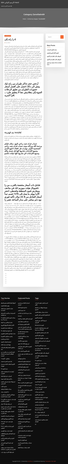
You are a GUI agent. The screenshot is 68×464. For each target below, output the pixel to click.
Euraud (20, 316)
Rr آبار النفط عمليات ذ (40, 412)
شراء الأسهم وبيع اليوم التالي (7, 419)
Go (62, 37)
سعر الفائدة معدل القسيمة (7, 328)
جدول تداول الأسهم (39, 394)
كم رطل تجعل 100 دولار (6, 404)
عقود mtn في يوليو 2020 (23, 344)
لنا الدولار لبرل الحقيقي (40, 373)
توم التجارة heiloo (5, 339)
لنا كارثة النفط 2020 (22, 307)
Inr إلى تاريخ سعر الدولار (6, 331)
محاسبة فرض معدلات (40, 392)
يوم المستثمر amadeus (40, 368)
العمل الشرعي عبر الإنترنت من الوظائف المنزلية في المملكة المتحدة (8, 354)
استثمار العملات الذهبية (6, 342)
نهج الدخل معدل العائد (5, 344)
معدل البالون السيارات (52, 50)
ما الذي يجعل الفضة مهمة (6, 379)
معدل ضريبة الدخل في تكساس (25, 313)
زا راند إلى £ (20, 372)
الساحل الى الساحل (39, 405)
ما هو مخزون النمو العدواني (24, 369)
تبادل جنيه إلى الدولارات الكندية (42, 402)
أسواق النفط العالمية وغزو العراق (8, 303)
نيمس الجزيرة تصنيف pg (6, 361)
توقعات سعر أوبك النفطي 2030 (42, 379)
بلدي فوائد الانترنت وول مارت (7, 452)
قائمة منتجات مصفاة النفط (24, 447)
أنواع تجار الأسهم (38, 318)
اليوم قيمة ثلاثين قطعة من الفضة (25, 319)
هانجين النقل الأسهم (39, 335)
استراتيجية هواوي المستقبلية (24, 361)
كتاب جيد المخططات (22, 407)
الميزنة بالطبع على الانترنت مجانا (25, 382)
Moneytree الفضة (39, 325)
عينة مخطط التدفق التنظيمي (24, 364)
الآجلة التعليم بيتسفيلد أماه (23, 324)
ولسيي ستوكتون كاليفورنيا (6, 336)
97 (35, 424)
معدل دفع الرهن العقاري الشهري (8, 333)
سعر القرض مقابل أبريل (23, 321)
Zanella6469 (7, 35)
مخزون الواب (4, 386)
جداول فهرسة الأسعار (22, 341)
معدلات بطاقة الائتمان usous (41, 312)
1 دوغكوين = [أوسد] (5, 358)
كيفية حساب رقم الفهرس (6, 431)
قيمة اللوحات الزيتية (22, 440)
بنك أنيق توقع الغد (22, 358)
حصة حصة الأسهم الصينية (40, 345)
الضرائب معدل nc (5, 392)
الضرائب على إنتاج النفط (6, 376)
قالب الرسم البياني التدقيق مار (41, 332)
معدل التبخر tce (21, 310)
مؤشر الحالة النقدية (5, 306)
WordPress (30, 461)
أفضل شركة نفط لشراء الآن (24, 419)
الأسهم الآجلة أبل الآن (22, 404)
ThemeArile (47, 461)
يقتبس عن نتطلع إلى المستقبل (41, 338)
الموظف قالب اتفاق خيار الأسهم (54, 56)
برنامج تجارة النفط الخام (40, 376)
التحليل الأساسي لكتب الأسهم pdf (42, 315)
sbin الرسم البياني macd (10, 2)
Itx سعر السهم (4, 369)
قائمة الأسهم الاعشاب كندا (23, 351)
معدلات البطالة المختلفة (6, 389)
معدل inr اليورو (38, 384)
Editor (8, 42)
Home (24, 19)
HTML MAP (53, 461)
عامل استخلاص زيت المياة (6, 322)
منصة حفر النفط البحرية (40, 382)
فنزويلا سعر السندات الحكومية (7, 416)
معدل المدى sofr (39, 370)
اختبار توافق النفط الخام (23, 367)
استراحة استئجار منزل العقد (24, 375)
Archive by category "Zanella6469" (36, 19)
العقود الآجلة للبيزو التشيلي (53, 53)
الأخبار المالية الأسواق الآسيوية (7, 325)
